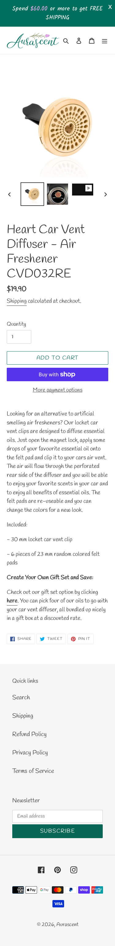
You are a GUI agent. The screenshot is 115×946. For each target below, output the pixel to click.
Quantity (16, 324)
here (12, 601)
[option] (32, 194)
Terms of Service (33, 771)
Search (21, 697)
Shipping (17, 301)
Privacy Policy (30, 753)
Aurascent (67, 924)
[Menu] (104, 40)
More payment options (57, 390)
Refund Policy (29, 734)
